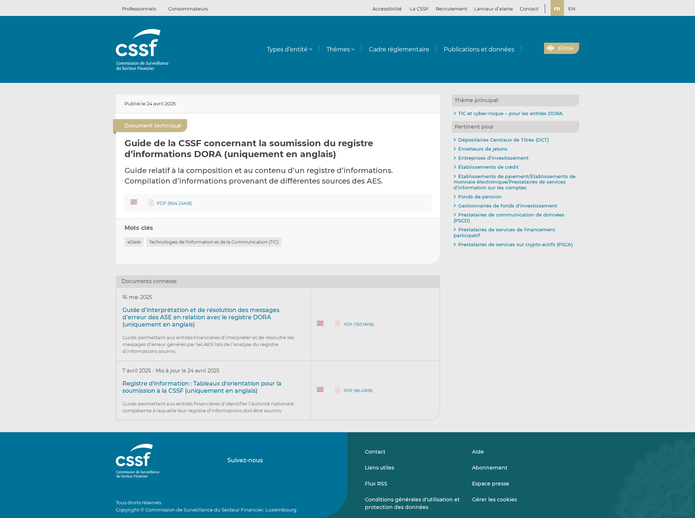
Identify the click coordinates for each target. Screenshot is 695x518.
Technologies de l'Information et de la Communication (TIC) (214, 242)
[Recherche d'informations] (527, 48)
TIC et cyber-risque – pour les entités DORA (510, 113)
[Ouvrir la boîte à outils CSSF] (536, 48)
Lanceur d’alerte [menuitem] (493, 9)
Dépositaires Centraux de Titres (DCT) (503, 140)
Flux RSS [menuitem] (376, 483)
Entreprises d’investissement (493, 158)
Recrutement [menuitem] (451, 9)
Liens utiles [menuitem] (379, 467)
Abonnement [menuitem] (489, 467)
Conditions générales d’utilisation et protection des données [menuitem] (412, 503)
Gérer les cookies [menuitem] (494, 499)
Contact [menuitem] (529, 9)
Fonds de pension (480, 196)
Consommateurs (188, 9)
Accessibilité (387, 9)
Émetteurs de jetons (482, 149)
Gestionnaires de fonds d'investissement (507, 206)
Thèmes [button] (338, 49)
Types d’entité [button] (287, 49)
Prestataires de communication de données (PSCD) (509, 217)
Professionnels (139, 9)
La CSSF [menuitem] (419, 9)
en (572, 9)
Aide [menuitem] (478, 451)
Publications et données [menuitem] (479, 49)
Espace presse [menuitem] (490, 483)
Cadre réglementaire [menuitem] (399, 49)
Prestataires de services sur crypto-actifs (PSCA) (515, 244)
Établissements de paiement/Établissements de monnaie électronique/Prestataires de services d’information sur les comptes (515, 181)
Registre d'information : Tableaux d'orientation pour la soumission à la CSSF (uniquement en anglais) (202, 387)
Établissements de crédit (488, 167)
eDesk (134, 242)
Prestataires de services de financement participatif (504, 232)
